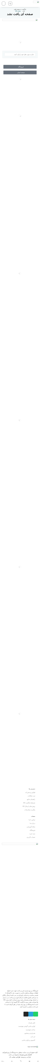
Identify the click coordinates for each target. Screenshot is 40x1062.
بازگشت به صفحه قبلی (20, 9)
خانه (24, 11)
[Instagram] (25, 1014)
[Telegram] (30, 1014)
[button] (3, 3)
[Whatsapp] (35, 1014)
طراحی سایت (16, 1057)
